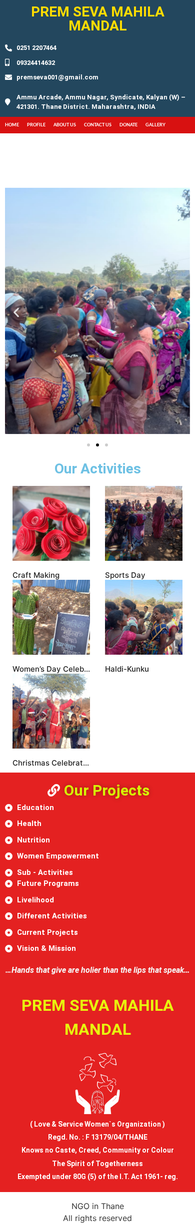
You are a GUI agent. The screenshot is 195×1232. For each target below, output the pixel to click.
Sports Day (125, 575)
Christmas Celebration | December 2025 (85, 763)
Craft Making (36, 575)
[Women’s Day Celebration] (51, 617)
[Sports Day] (143, 523)
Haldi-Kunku (127, 669)
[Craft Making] (51, 523)
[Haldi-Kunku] (143, 617)
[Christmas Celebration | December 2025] (51, 711)
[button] (16, 312)
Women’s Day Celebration (59, 669)
